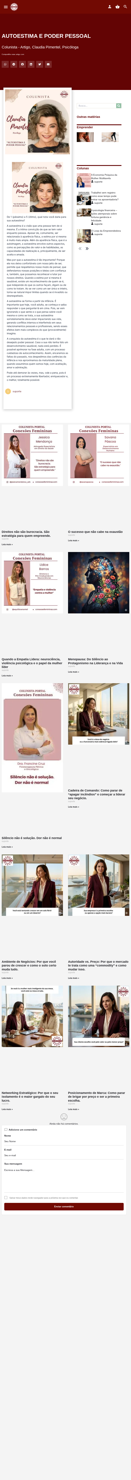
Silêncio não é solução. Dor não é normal (32, 838)
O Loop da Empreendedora (106, 230)
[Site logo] (14, 7)
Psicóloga (70, 47)
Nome (7, 1135)
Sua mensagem (13, 1163)
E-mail (7, 1149)
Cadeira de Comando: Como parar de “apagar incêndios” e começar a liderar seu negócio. (96, 794)
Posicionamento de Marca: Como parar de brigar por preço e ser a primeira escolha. (96, 1096)
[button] (5, 64)
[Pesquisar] (118, 105)
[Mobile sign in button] (109, 6)
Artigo (25, 47)
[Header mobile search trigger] (125, 6)
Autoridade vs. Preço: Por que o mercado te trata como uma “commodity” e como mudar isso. (98, 965)
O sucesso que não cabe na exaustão (95, 532)
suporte (98, 181)
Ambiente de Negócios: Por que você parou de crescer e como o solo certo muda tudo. (29, 965)
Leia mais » (7, 544)
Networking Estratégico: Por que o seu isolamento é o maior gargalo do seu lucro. (30, 1096)
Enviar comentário (64, 1206)
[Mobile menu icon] (5, 7)
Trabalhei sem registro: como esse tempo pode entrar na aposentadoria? (105, 196)
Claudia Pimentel (46, 47)
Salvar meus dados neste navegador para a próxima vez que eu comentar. (43, 1198)
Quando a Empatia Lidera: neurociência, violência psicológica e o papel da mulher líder (32, 663)
